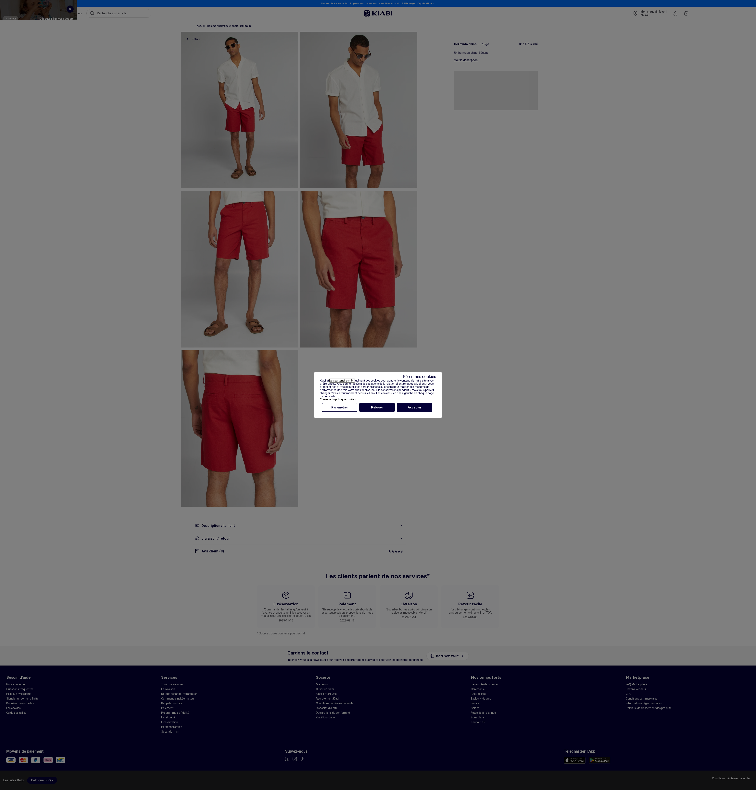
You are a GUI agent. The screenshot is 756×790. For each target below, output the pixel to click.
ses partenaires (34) (342, 380)
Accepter (414, 407)
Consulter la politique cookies (338, 399)
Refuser (377, 407)
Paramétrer (339, 407)
